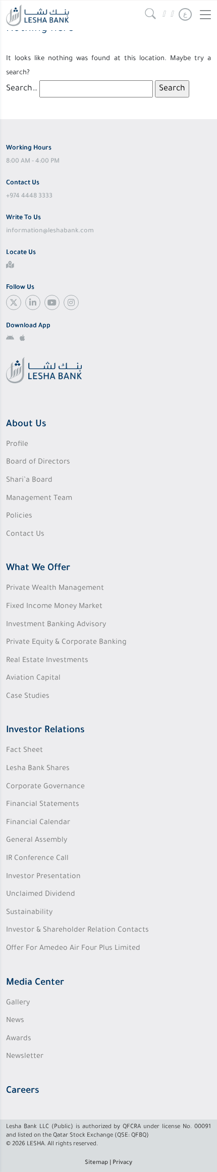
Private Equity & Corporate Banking (66, 643)
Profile (17, 445)
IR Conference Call (37, 859)
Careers (22, 1091)
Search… (21, 88)
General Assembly (36, 841)
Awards (18, 1039)
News (15, 1021)
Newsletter (24, 1057)
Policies (19, 517)
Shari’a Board (29, 481)
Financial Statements (42, 805)
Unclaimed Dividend (40, 895)
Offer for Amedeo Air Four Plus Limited (73, 949)
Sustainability (29, 913)
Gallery (18, 1003)
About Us (26, 425)
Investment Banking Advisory (56, 625)
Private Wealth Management (55, 589)
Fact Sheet (24, 751)
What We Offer (38, 569)
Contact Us (25, 535)
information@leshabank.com (50, 231)
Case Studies (27, 697)
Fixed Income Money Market (54, 607)
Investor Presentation (43, 877)
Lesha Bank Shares (38, 769)
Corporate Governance (45, 787)
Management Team (39, 499)
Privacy (122, 1163)
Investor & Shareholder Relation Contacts (77, 931)
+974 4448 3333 (29, 196)
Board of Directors (38, 462)
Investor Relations (45, 731)
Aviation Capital (33, 679)
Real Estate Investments (47, 661)
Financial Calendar (38, 823)
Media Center (35, 983)
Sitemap (96, 1163)
